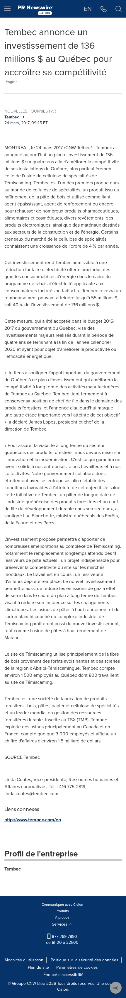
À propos (62, 917)
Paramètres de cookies (77, 967)
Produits (62, 910)
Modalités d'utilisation (24, 960)
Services (60, 924)
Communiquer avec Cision (62, 904)
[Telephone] (103, 9)
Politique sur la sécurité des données (84, 960)
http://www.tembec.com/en (32, 819)
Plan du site (38, 967)
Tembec (12, 869)
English (12, 81)
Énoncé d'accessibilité (63, 974)
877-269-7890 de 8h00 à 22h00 (62, 939)
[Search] (118, 9)
